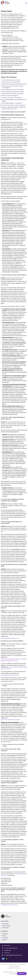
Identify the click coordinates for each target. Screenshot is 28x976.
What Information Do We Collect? (11, 80)
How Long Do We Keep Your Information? (13, 89)
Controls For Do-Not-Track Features (12, 97)
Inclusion (4, 939)
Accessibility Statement (14, 968)
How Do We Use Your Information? (11, 82)
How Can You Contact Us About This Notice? (14, 105)
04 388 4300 (7, 950)
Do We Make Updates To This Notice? (12, 103)
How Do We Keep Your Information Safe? (13, 91)
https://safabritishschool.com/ (10, 37)
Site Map (4, 964)
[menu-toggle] (26, 3)
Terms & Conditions (14, 966)
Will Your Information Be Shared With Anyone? (14, 84)
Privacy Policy (13, 964)
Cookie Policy (22, 964)
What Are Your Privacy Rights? (10, 95)
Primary (4, 935)
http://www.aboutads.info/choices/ (10, 719)
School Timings (6, 926)
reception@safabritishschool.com (10, 638)
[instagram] (6, 958)
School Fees (5, 927)
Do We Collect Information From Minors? (13, 93)
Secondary (5, 937)
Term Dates (5, 924)
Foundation (5, 934)
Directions (7, 953)
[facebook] (3, 958)
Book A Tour (22, 973)
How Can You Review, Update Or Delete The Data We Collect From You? (13, 108)
